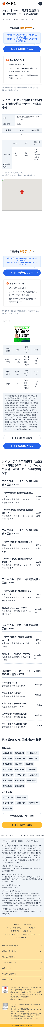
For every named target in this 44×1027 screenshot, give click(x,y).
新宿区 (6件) (7, 780)
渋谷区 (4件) (21, 775)
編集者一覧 (27, 931)
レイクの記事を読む (22, 438)
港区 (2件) (29, 764)
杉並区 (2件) (19, 780)
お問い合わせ (21, 938)
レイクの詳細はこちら (22, 49)
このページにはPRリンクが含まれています (19, 19)
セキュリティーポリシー (31, 934)
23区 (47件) (6, 748)
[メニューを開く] (40, 3)
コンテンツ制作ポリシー (15, 928)
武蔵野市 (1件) (34, 803)
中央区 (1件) (7, 758)
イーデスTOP (7, 835)
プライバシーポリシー (10, 934)
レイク (26, 835)
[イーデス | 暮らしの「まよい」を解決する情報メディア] (9, 4)
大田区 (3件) (31, 769)
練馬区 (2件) (19, 769)
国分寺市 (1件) (8, 803)
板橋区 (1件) (33, 758)
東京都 (32, 835)
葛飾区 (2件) (7, 764)
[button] (22, 192)
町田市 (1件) (21, 803)
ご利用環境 (15, 924)
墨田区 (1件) (31, 780)
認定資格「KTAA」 (34, 1016)
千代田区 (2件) (32, 753)
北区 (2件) (18, 764)
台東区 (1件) (7, 786)
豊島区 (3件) (19, 786)
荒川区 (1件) (19, 753)
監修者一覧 (15, 931)
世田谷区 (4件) (8, 775)
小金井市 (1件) (22, 797)
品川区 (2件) (33, 775)
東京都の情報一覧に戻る (22, 816)
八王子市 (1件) (8, 797)
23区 (37, 835)
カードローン (17, 835)
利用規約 (32, 928)
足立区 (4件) (7, 753)
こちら (16, 887)
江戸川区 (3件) (20, 758)
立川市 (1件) (7, 808)
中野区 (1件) (7, 769)
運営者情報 (27, 924)
